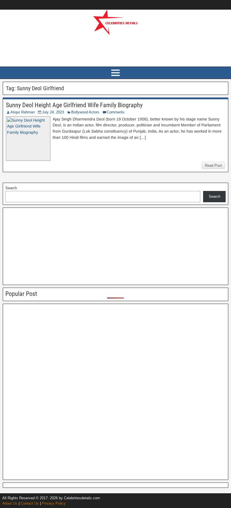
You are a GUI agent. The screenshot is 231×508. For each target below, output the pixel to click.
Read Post (213, 165)
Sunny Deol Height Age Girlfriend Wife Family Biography (74, 105)
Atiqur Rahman (22, 112)
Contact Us (30, 503)
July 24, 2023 (53, 112)
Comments (116, 112)
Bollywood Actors (85, 112)
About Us (9, 503)
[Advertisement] (115, 50)
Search (11, 188)
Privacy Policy (54, 503)
